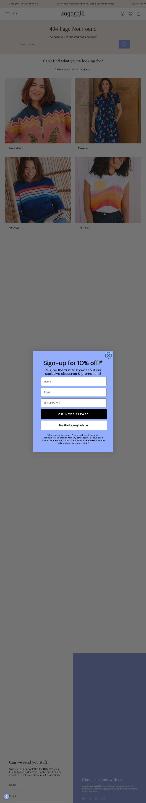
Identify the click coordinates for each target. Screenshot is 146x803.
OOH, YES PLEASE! (74, 414)
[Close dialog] (108, 355)
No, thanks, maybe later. (73, 425)
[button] (6, 796)
